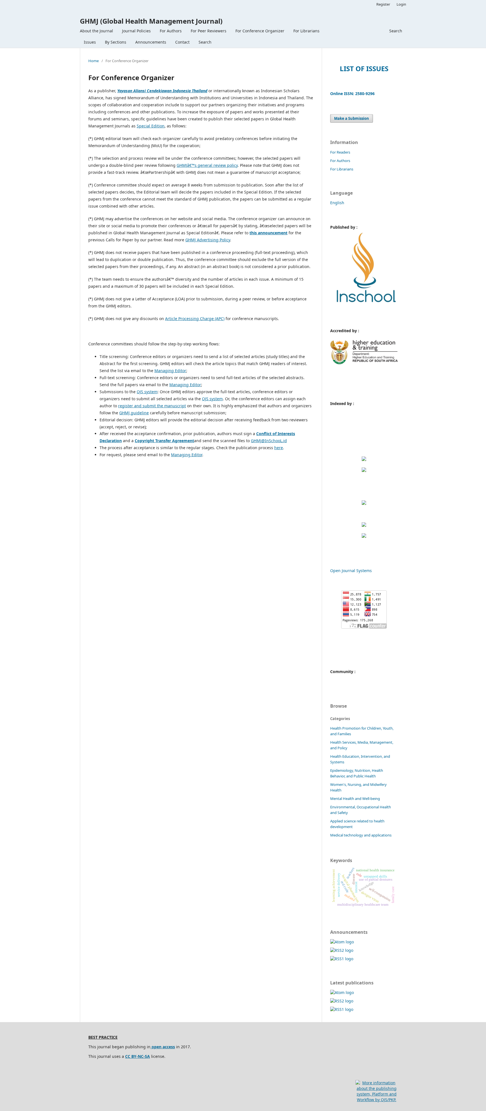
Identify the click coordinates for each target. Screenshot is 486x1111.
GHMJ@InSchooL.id (269, 440)
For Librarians (306, 30)
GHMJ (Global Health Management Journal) (151, 21)
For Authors (171, 30)
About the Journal (96, 30)
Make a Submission (351, 118)
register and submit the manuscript (152, 405)
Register (383, 4)
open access (162, 1046)
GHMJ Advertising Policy (207, 239)
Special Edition (151, 126)
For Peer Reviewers (208, 30)
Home (93, 60)
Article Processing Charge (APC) (194, 318)
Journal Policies (136, 30)
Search (205, 42)
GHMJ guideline (134, 412)
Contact (182, 42)
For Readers (340, 152)
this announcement (268, 232)
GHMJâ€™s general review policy (207, 165)
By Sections (115, 42)
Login (401, 4)
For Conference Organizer (259, 30)
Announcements (150, 42)
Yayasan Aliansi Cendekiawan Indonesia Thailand (162, 90)
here (278, 447)
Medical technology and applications (361, 835)
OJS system (147, 391)
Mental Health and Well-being (355, 798)
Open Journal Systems (351, 570)
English (337, 202)
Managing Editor (170, 370)
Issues (90, 42)
